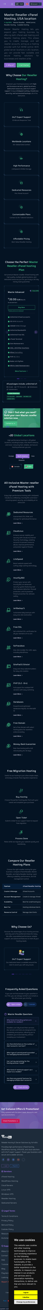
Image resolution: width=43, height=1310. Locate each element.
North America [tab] (23, 456)
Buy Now (21, 307)
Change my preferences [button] (25, 1302)
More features (20, 371)
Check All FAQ (23, 1087)
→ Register (14, 1166)
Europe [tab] (11, 456)
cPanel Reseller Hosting (32, 886)
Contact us (10, 423)
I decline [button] (26, 1297)
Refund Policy (7, 1224)
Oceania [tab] (21, 460)
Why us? (10, 65)
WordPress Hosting (9, 1181)
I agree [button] (25, 1292)
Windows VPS (7, 1194)
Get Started (24, 65)
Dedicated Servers (9, 1202)
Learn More (17, 523)
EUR (20, 4)
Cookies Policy (7, 1229)
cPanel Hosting (7, 1176)
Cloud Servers (7, 1185)
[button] (36, 332)
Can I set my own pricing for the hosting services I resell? (18, 1062)
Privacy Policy (7, 1220)
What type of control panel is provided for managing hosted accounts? (21, 1053)
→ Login (5, 1166)
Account (34, 4)
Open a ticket (16, 1004)
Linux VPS (5, 1189)
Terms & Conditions (9, 1216)
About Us (5, 1251)
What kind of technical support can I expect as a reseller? (20, 1071)
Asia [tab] (32, 456)
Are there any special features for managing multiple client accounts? (19, 1079)
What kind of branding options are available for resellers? (19, 1021)
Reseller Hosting (8, 1198)
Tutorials (32, 1004)
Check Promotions (9, 1121)
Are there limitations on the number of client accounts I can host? (21, 1045)
